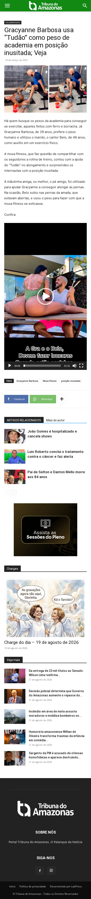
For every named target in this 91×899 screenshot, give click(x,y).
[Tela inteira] (81, 366)
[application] (45, 296)
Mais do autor (55, 420)
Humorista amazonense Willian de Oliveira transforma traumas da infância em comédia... (56, 736)
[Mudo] (74, 366)
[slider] (42, 366)
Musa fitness (50, 380)
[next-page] (13, 492)
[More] (61, 399)
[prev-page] (7, 492)
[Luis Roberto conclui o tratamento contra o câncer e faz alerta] (14, 456)
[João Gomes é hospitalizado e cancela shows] (14, 436)
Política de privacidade (32, 886)
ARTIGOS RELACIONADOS (24, 420)
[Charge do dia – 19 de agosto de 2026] (45, 607)
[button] (7, 5)
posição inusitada (70, 380)
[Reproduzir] (10, 366)
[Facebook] (40, 871)
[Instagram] (51, 870)
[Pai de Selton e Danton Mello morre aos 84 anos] (14, 477)
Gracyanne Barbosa (27, 380)
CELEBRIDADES (13, 22)
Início (12, 886)
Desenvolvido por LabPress (66, 886)
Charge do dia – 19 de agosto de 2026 (41, 642)
